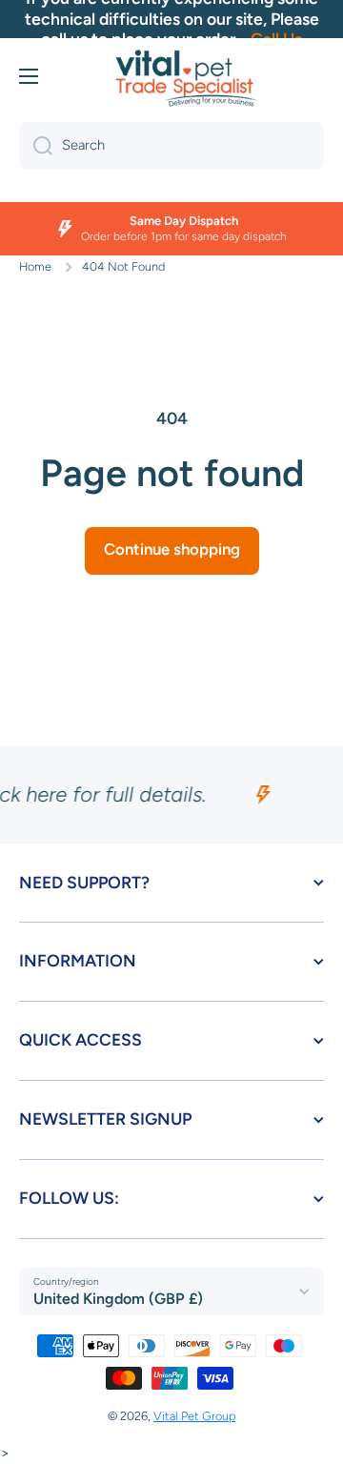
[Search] (35, 146)
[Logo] (186, 78)
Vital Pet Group (194, 1416)
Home (35, 266)
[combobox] (171, 146)
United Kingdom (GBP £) (118, 1299)
